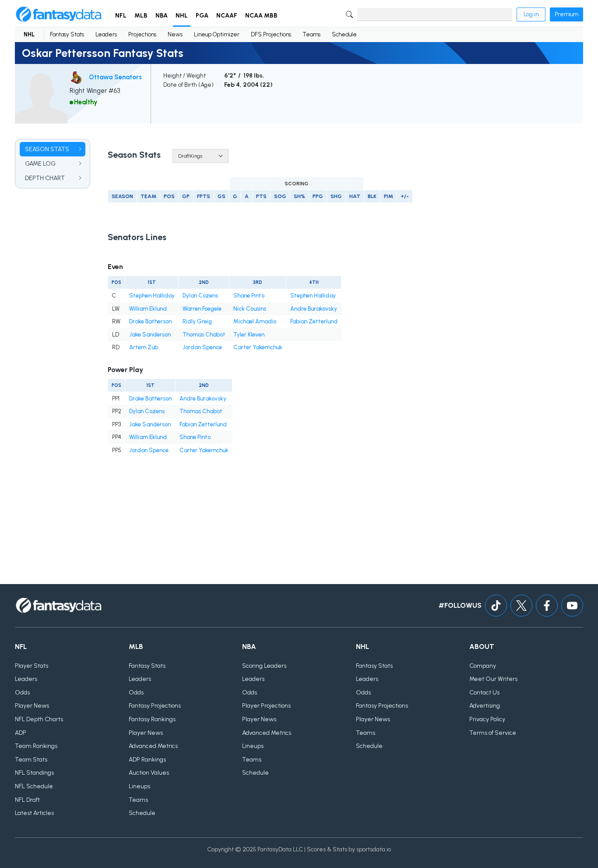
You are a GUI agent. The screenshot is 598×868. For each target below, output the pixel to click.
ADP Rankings (147, 759)
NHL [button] (182, 15)
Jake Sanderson (150, 334)
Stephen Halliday (152, 295)
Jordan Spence (202, 347)
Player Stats (31, 666)
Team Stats (31, 759)
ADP (20, 733)
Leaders (106, 34)
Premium (566, 14)
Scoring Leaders (264, 666)
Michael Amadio (254, 321)
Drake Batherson (150, 321)
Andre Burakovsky (313, 308)
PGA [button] (202, 15)
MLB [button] (141, 15)
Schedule (344, 34)
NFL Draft (27, 800)
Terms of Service (492, 733)
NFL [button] (121, 15)
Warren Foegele (202, 308)
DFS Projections (271, 34)
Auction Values (149, 772)
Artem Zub (143, 347)
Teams (311, 34)
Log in (531, 14)
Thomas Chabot (204, 334)
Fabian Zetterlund (314, 321)
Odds (22, 692)
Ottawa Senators (115, 77)
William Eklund (148, 308)
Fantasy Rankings (152, 719)
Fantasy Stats (67, 34)
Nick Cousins (249, 308)
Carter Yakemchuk (257, 347)
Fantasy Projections (155, 705)
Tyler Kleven (248, 334)
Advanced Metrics (153, 746)
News (175, 34)
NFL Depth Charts (39, 719)
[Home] (58, 14)
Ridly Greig (197, 321)
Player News (32, 705)
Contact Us (484, 692)
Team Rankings (36, 746)
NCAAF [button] (226, 15)
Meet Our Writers (493, 679)
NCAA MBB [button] (261, 15)
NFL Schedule (34, 786)
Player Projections (266, 705)
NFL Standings (34, 772)
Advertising (484, 705)
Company (482, 666)
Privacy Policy (487, 719)
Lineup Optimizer (216, 34)
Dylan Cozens (200, 295)
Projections (142, 34)
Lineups (139, 786)
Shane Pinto (248, 295)
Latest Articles (34, 813)
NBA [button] (161, 15)
